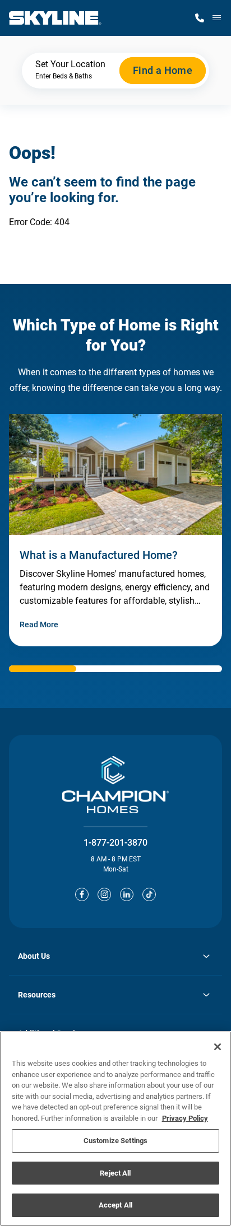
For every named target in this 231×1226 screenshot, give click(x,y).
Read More (39, 624)
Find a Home (162, 70)
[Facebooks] (82, 894)
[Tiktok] (149, 894)
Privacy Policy (185, 1118)
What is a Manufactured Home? (99, 555)
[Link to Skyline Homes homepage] (55, 18)
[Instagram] (104, 894)
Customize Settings (115, 1140)
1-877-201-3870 (115, 842)
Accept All (115, 1205)
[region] (115, 1128)
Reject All (115, 1173)
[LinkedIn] (126, 894)
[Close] (217, 1046)
